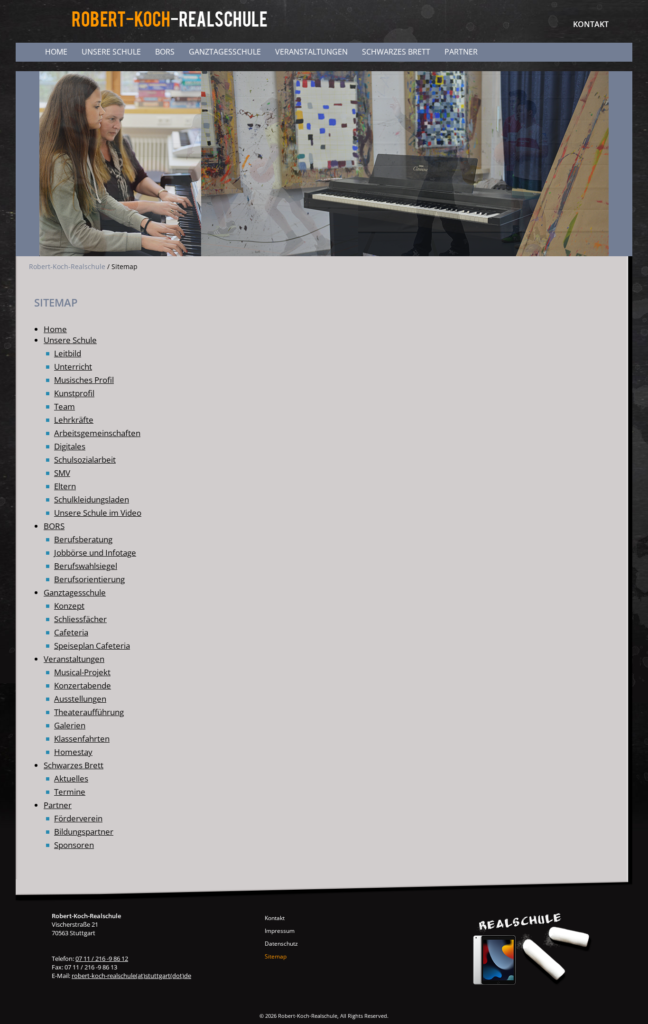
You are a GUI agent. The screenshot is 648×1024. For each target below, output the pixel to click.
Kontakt (275, 918)
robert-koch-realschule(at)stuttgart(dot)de (131, 975)
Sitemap (276, 956)
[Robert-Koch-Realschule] (170, 25)
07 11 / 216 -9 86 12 (101, 958)
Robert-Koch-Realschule (67, 266)
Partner (461, 52)
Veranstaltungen (311, 52)
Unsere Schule (111, 52)
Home (56, 52)
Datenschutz (281, 944)
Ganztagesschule (225, 52)
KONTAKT (591, 24)
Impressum (280, 931)
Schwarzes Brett (396, 52)
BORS (165, 52)
